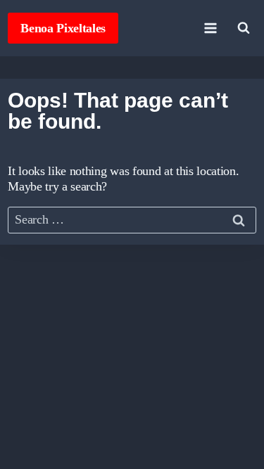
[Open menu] (211, 28)
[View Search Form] (243, 28)
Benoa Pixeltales (63, 28)
